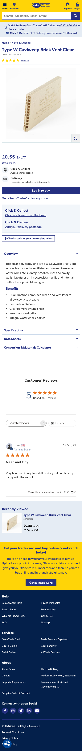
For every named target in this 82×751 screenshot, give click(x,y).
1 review (25, 60)
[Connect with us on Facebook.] (5, 710)
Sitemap (45, 622)
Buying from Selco (50, 602)
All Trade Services (50, 652)
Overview (11, 253)
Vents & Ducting (21, 42)
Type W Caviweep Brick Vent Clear (47, 515)
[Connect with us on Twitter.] (21, 710)
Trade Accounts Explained (54, 639)
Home (5, 42)
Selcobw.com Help (12, 602)
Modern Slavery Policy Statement (58, 675)
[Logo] (41, 5)
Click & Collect (9, 645)
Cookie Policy (9, 744)
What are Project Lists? (13, 615)
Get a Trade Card (11, 639)
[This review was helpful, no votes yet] (65, 492)
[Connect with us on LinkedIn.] (29, 710)
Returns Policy (48, 609)
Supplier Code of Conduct (16, 693)
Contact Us (46, 615)
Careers (6, 675)
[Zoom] (75, 138)
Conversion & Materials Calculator (27, 347)
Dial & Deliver (9, 652)
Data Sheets (12, 339)
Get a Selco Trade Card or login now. (25, 198)
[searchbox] (23, 423)
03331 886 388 (68, 25)
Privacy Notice (10, 738)
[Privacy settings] (7, 743)
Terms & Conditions (13, 732)
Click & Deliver (48, 645)
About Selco (8, 669)
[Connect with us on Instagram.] (13, 710)
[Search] (75, 16)
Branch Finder (9, 609)
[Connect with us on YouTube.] (37, 710)
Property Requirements (14, 682)
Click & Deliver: (19, 33)
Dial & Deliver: (17, 25)
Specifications (13, 330)
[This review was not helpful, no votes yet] (72, 492)
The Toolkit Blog (49, 669)
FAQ (4, 622)
